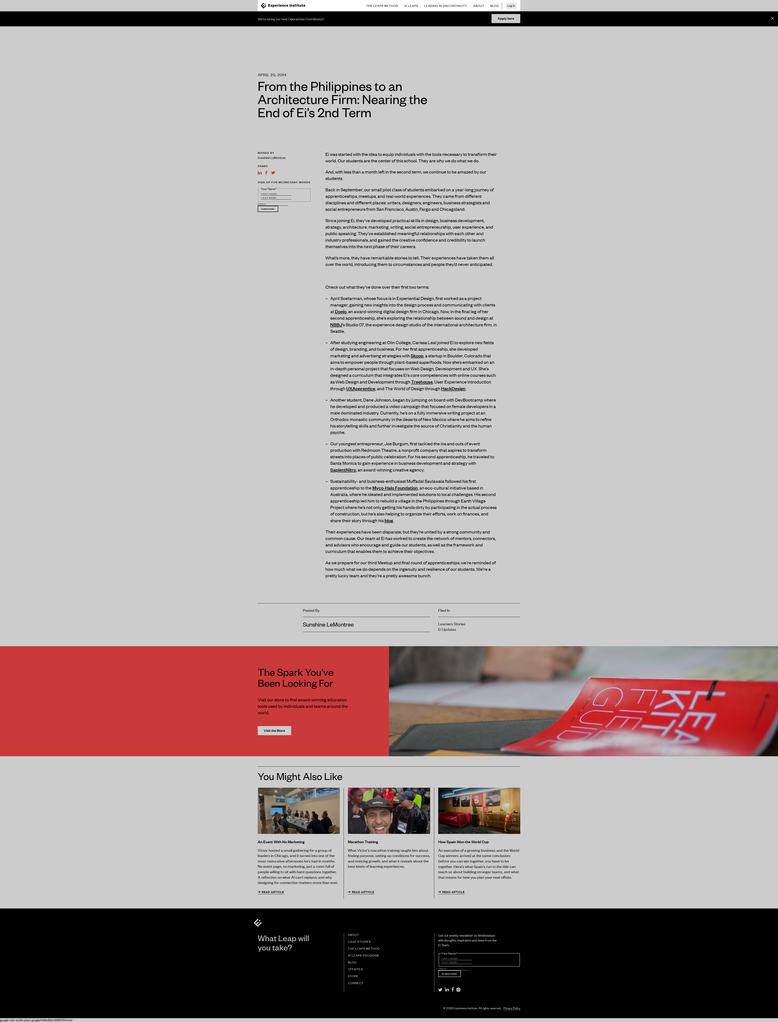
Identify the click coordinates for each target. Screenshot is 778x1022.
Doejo (340, 311)
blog (389, 520)
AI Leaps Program (363, 955)
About (353, 935)
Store (353, 976)
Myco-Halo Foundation (395, 488)
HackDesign (453, 388)
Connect (355, 983)
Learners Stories (451, 623)
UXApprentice (360, 388)
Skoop (417, 355)
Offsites (355, 969)
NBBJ (336, 324)
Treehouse (422, 382)
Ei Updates (447, 629)
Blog (352, 962)
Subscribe (268, 209)
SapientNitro (343, 469)
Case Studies (359, 942)
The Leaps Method (364, 948)
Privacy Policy (511, 1008)
